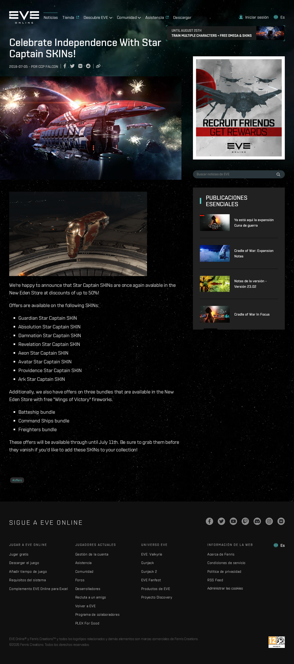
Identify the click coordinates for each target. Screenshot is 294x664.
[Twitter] (221, 521)
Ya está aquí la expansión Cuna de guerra (254, 223)
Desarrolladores (87, 589)
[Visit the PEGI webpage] (277, 642)
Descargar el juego (24, 563)
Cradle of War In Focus (252, 314)
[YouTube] (233, 521)
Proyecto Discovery (156, 597)
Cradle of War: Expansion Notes (254, 253)
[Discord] (257, 521)
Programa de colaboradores (97, 614)
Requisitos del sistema (27, 580)
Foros (80, 580)
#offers (17, 480)
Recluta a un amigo (90, 597)
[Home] (24, 22)
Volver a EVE (85, 606)
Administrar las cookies (225, 588)
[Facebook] (209, 521)
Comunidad (84, 571)
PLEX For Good (87, 623)
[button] (254, 17)
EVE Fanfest (151, 580)
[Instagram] (269, 521)
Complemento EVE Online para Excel (38, 589)
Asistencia (83, 563)
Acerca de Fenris (221, 554)
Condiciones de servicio (226, 563)
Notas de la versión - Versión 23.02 (250, 284)
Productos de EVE (155, 589)
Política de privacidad (224, 571)
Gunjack (147, 563)
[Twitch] (245, 521)
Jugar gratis (18, 554)
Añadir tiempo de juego (28, 571)
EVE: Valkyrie (151, 554)
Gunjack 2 (149, 571)
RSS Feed (215, 580)
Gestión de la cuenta (91, 554)
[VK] (281, 521)
